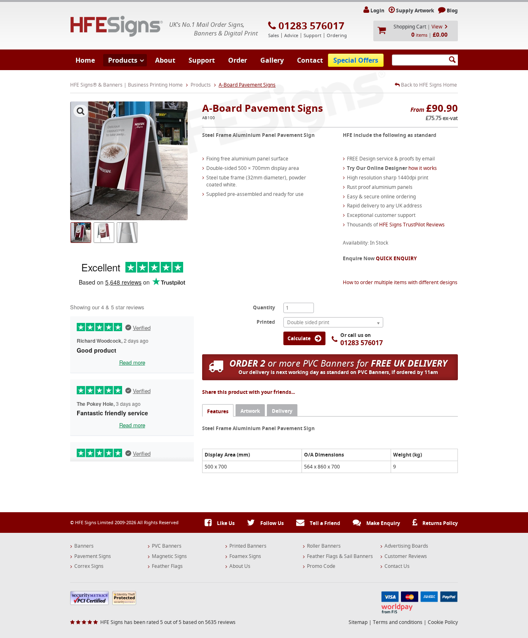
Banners (84, 546)
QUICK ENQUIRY (396, 258)
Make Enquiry (382, 523)
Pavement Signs (92, 556)
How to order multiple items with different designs (400, 282)
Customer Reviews (405, 556)
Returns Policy (439, 523)
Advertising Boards (406, 546)
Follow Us (271, 523)
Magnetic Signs (169, 556)
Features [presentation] (218, 411)
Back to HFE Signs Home (428, 84)
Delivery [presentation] (282, 410)
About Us (239, 566)
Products (122, 60)
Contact (310, 60)
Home (85, 60)
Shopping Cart (410, 26)
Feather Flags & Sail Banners (340, 556)
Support (202, 60)
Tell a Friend (324, 523)
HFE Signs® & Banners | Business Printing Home (126, 84)
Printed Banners (247, 546)
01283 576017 (311, 26)
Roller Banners (324, 546)
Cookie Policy (443, 622)
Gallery (272, 60)
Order (237, 60)
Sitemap (358, 622)
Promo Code (321, 566)
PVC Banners (167, 546)
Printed (266, 321)
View (436, 26)
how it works (422, 168)
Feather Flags (167, 566)
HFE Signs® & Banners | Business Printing (117, 26)
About (165, 60)
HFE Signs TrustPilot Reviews (412, 224)
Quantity (264, 307)
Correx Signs (89, 566)
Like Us (225, 523)
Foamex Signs (245, 556)
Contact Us (397, 566)
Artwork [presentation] (250, 410)
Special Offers (355, 60)
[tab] (217, 410)
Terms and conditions (397, 622)
